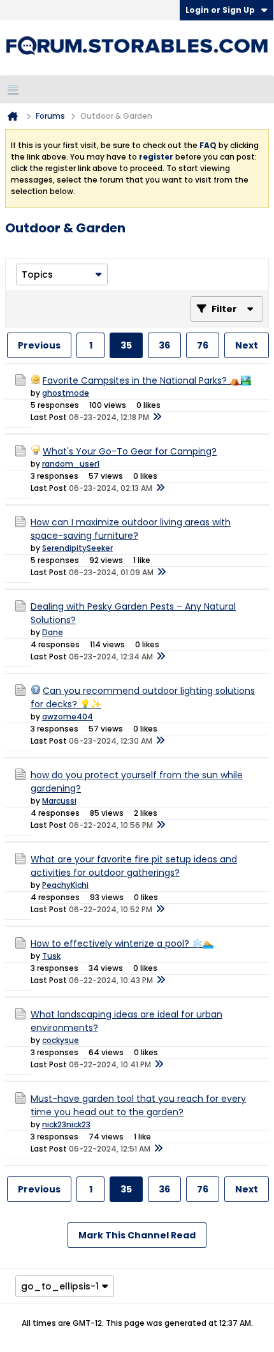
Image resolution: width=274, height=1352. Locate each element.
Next (246, 345)
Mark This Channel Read (137, 1235)
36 (164, 345)
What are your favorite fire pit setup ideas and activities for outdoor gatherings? (134, 866)
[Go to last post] (157, 417)
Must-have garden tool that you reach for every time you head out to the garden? (138, 1105)
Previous (39, 345)
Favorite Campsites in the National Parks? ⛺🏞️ (147, 380)
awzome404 (67, 716)
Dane (52, 632)
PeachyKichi (65, 885)
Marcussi (59, 800)
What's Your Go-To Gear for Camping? (130, 451)
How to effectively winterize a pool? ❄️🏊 (122, 943)
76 (202, 345)
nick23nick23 (66, 1124)
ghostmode (65, 392)
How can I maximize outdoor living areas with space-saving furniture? (131, 529)
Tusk (51, 955)
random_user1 (70, 463)
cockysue (60, 1040)
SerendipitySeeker (77, 548)
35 (126, 345)
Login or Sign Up (220, 9)
